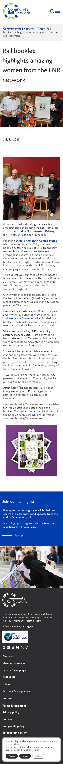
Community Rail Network (18, 28)
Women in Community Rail (25, 318)
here (21, 415)
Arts (40, 28)
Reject (25, 756)
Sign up (18, 535)
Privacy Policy (28, 527)
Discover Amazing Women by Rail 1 (37, 241)
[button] (52, 11)
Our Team (28, 617)
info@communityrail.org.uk (17, 626)
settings (35, 750)
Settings (38, 756)
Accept (12, 756)
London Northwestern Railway (35, 231)
